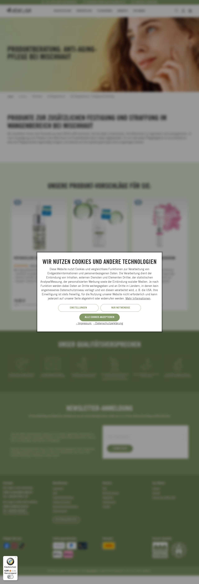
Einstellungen (78, 308)
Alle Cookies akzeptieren (99, 317)
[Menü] (16, 558)
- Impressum (84, 323)
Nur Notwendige (120, 308)
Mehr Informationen (137, 298)
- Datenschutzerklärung (108, 323)
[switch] (10, 577)
